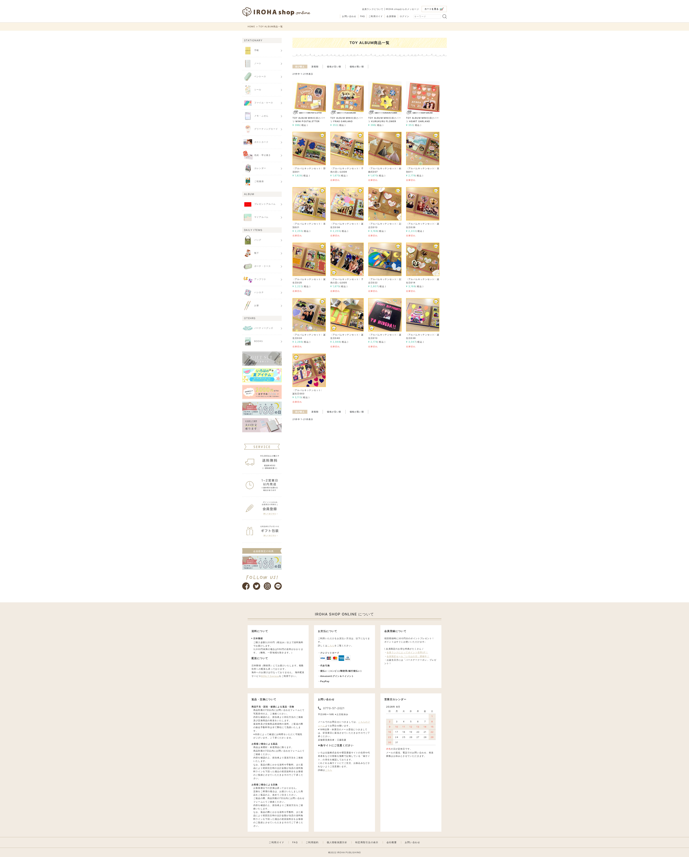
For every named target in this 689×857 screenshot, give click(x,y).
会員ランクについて (372, 9)
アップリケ (260, 279)
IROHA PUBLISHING (349, 852)
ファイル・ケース (263, 102)
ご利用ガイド (376, 16)
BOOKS (258, 341)
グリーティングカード (266, 129)
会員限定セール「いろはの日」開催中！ (408, 656)
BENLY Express (270, 676)
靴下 (256, 253)
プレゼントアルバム (265, 204)
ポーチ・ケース (262, 266)
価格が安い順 (334, 66)
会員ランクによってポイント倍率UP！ (407, 652)
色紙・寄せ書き (262, 155)
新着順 (315, 66)
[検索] (444, 16)
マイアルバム (261, 217)
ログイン (404, 16)
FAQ (362, 16)
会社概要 (391, 842)
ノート (257, 63)
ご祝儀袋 (259, 181)
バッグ (257, 239)
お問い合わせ (349, 16)
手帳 (256, 50)
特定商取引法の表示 (366, 842)
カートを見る (432, 9)
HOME (251, 26)
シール (257, 89)
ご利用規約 (312, 842)
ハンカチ (259, 292)
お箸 (256, 305)
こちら (331, 645)
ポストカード (261, 142)
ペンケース (260, 76)
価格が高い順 (357, 66)
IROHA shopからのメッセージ (402, 9)
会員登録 (391, 16)
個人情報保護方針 (337, 842)
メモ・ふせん (261, 115)
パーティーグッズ (263, 328)
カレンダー (260, 168)
